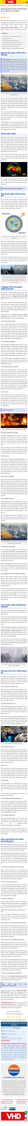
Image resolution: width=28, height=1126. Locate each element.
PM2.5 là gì (9, 410)
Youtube (11, 1094)
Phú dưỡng (3, 783)
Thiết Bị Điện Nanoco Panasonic (14, 1077)
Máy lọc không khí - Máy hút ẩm (15, 5)
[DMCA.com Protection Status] (11, 1108)
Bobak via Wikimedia (13, 282)
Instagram (16, 1094)
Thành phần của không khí (16, 188)
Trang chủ (3, 5)
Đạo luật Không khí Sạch (13, 112)
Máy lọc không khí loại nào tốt (9, 985)
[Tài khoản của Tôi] (23, 2)
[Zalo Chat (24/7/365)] (25, 1116)
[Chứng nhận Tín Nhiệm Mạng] (3, 1108)
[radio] (8, 1017)
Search (20, 2)
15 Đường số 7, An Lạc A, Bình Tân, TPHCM (11, 1038)
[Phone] (25, 1112)
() (17, 1028)
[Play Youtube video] (14, 169)
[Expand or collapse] (25, 33)
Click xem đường (5, 1040)
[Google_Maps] (25, 1119)
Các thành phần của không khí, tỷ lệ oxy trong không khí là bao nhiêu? (7, 1101)
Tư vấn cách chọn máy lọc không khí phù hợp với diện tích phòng (21, 1101)
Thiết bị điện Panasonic (7, 1002)
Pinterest (22, 1094)
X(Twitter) (6, 1094)
